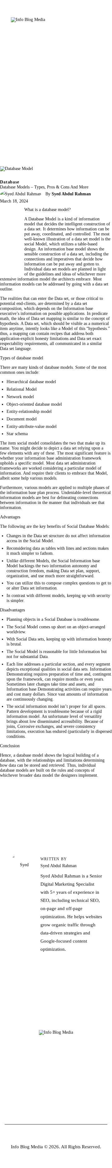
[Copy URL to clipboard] (7, 260)
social (67, 669)
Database (9, 182)
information (10, 473)
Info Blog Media (27, 1146)
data (98, 284)
